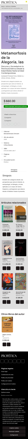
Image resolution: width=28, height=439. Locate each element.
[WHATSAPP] (2, 361)
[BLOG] (18, 361)
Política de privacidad (7, 377)
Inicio (3, 6)
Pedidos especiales (6, 395)
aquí (16, 423)
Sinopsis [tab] (14, 170)
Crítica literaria (11, 6)
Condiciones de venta (7, 374)
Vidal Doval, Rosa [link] (8, 78)
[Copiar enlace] (18, 124)
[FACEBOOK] (6, 361)
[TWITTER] (10, 361)
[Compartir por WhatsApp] (12, 124)
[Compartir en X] (8, 124)
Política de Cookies (6, 380)
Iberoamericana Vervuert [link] (11, 133)
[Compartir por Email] (15, 124)
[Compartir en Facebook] (5, 124)
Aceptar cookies (14, 428)
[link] (8, 234)
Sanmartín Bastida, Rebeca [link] (12, 76)
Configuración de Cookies (8, 384)
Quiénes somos (5, 392)
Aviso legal (4, 371)
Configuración (14, 435)
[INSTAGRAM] (14, 361)
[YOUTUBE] (23, 361)
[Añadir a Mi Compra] (4, 234)
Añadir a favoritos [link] (10, 114)
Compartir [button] (7, 117)
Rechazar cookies (14, 431)
